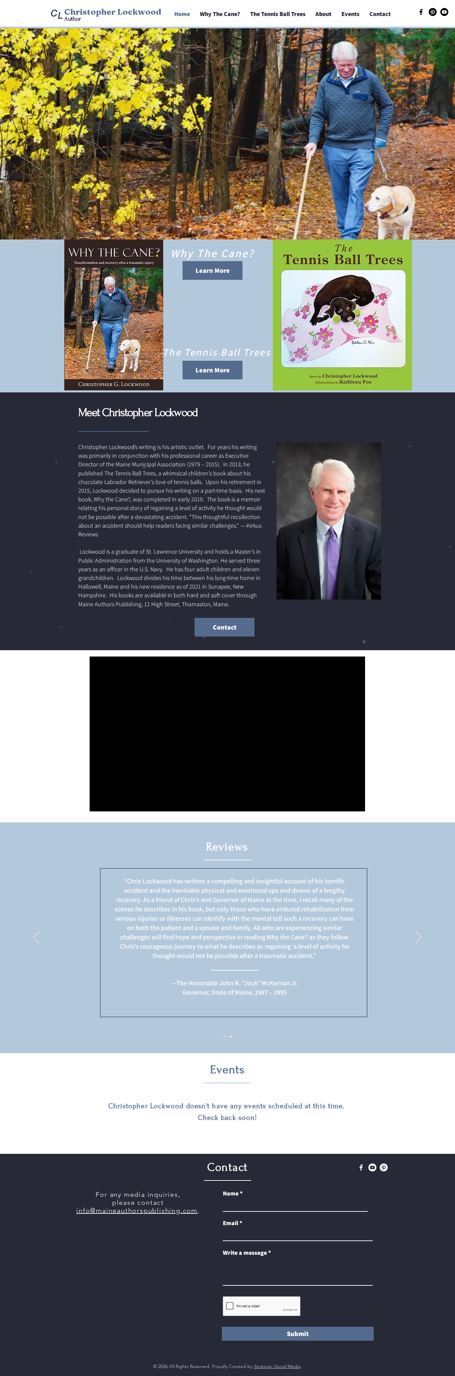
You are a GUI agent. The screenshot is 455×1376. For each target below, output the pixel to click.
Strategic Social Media (277, 1366)
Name (230, 1193)
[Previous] (36, 937)
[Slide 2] (230, 1037)
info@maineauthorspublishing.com (137, 1210)
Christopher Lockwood (112, 12)
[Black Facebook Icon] (421, 12)
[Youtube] (444, 12)
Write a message (245, 1253)
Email (230, 1223)
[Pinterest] (433, 12)
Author (72, 19)
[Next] (419, 937)
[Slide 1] (225, 1037)
